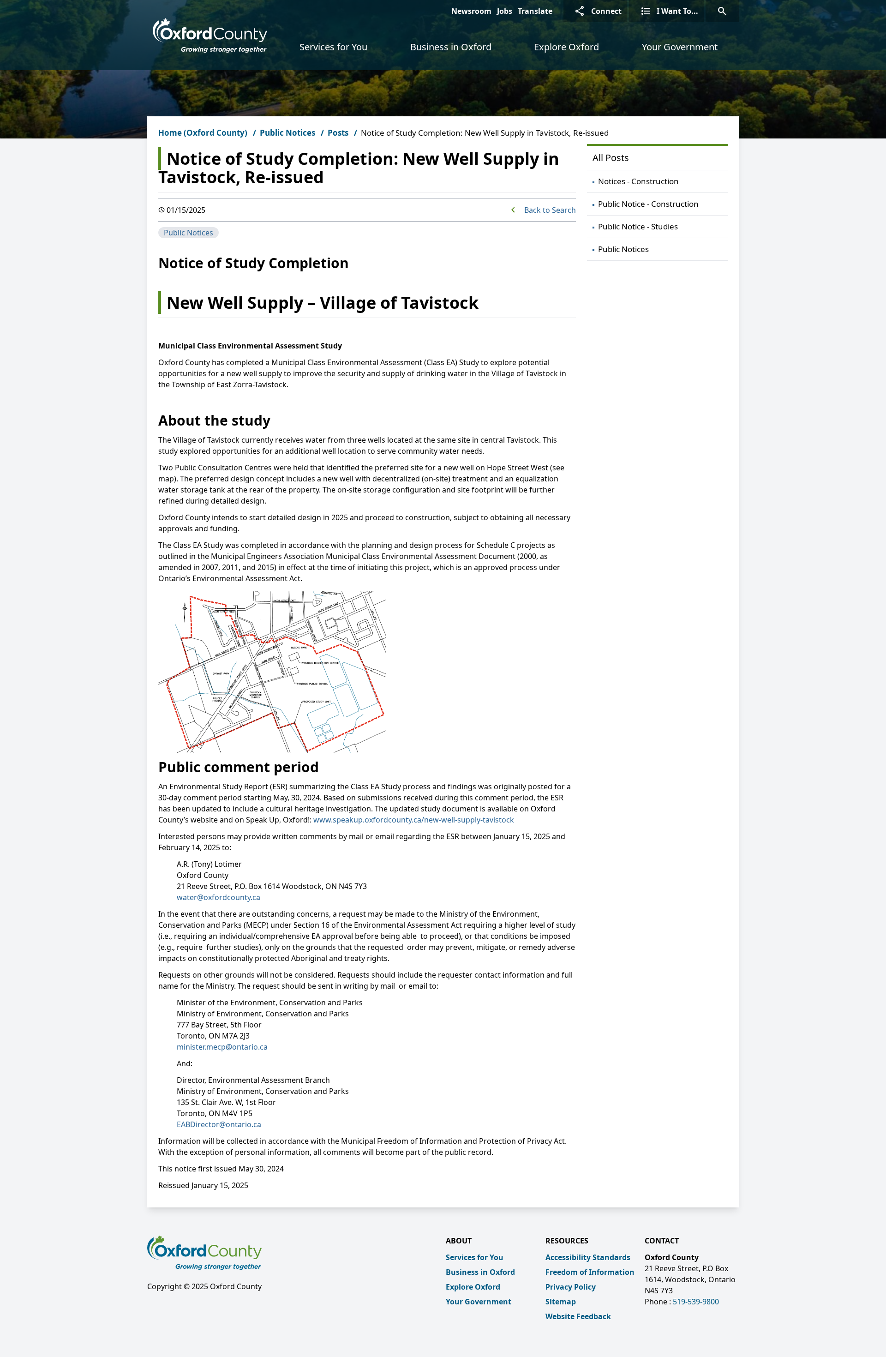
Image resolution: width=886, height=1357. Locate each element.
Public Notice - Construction (648, 203)
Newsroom (471, 11)
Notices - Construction (638, 181)
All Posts (611, 157)
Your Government (680, 47)
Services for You (333, 47)
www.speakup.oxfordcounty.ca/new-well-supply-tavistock (413, 820)
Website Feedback (578, 1316)
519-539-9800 (696, 1302)
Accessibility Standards (587, 1257)
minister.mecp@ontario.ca (222, 1047)
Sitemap (560, 1302)
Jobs (504, 11)
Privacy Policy (570, 1287)
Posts (338, 132)
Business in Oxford (450, 47)
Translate (535, 11)
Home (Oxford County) (202, 132)
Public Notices (287, 132)
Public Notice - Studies (638, 226)
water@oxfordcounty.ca (218, 897)
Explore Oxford (566, 47)
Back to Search (550, 210)
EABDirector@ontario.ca (219, 1124)
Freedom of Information (590, 1272)
